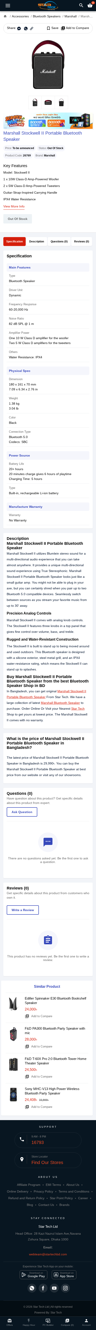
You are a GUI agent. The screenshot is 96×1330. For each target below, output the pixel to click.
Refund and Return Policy (26, 1198)
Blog (30, 1205)
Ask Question (22, 812)
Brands (64, 1205)
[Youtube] (54, 1288)
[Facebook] (43, 1288)
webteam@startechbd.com (48, 1254)
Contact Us (46, 1205)
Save (52, 28)
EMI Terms (53, 1185)
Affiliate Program (28, 1185)
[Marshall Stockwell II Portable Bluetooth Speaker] (48, 64)
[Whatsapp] (31, 1288)
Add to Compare (75, 28)
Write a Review (23, 910)
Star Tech (78, 708)
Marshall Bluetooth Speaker (60, 703)
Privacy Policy (43, 1191)
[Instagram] (65, 1288)
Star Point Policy (61, 1198)
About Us (72, 1185)
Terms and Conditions (73, 1191)
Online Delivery (17, 1191)
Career (83, 1198)
